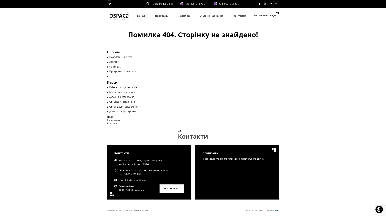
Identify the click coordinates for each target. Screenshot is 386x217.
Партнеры (115, 66)
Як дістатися (170, 189)
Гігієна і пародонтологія (123, 87)
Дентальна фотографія (122, 111)
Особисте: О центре (120, 57)
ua (110, 4)
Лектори (114, 61)
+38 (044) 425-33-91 (133, 170)
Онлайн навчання (211, 15)
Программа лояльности (123, 71)
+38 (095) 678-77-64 (158, 170)
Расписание (114, 120)
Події (110, 116)
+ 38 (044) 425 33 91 (162, 3)
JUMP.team (274, 210)
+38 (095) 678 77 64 (196, 3)
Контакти (239, 15)
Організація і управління (123, 106)
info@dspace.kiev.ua (135, 180)
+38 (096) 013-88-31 (230, 3)
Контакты (112, 123)
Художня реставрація (121, 97)
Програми (162, 15)
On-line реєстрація (265, 15)
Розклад (184, 15)
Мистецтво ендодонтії (122, 92)
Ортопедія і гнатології (122, 101)
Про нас (140, 15)
